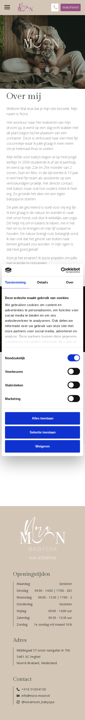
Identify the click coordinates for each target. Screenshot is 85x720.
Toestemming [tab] (15, 282)
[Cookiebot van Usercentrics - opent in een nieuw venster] (61, 270)
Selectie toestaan (43, 432)
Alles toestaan (42, 418)
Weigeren (42, 446)
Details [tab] (42, 282)
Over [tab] (69, 282)
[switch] (74, 371)
